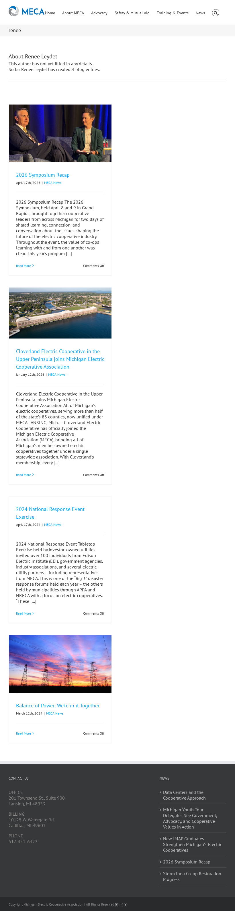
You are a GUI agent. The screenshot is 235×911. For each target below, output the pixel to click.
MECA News (52, 182)
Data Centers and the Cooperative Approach (184, 795)
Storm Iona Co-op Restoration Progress (192, 876)
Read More (23, 265)
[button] (215, 12)
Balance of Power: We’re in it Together (57, 705)
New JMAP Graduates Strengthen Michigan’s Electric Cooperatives (192, 844)
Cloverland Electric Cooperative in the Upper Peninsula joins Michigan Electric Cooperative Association (60, 359)
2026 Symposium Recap (43, 175)
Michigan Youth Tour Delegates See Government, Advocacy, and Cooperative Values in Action (190, 818)
